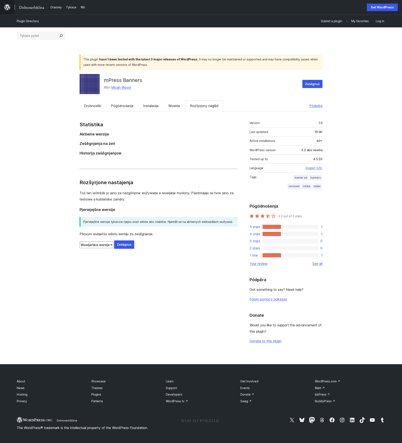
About (21, 381)
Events (245, 388)
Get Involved (249, 381)
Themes (97, 388)
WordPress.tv (177, 401)
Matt (320, 388)
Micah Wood (121, 87)
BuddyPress (325, 401)
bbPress (322, 394)
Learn (170, 381)
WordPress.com (327, 381)
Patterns (97, 401)
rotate (306, 186)
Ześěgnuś (312, 84)
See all (317, 264)
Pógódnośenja (122, 106)
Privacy (22, 401)
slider (317, 186)
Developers (174, 394)
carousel (294, 186)
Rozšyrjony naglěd (204, 106)
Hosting (22, 394)
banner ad (301, 177)
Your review (259, 264)
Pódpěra (315, 106)
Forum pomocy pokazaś (268, 299)
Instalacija (150, 106)
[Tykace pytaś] (61, 36)
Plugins (96, 394)
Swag (246, 401)
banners (316, 177)
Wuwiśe (174, 106)
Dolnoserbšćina (67, 420)
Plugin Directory (28, 21)
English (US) (314, 168)
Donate (247, 394)
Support (171, 388)
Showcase (98, 381)
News (20, 388)
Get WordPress (382, 7)
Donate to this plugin (266, 341)
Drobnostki (92, 106)
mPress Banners (123, 80)
